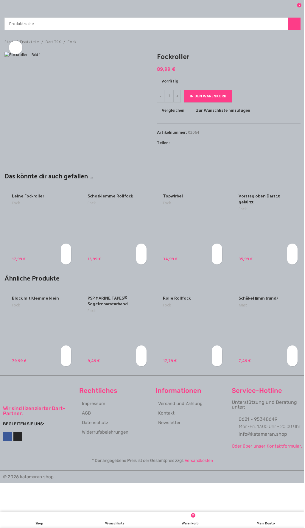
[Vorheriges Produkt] (282, 42)
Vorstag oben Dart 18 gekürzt (260, 198)
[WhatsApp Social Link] (194, 143)
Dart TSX (53, 42)
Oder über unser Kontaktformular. (267, 446)
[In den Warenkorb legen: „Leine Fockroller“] (66, 249)
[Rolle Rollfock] (190, 328)
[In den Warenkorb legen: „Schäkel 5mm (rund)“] (292, 350)
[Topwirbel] (190, 226)
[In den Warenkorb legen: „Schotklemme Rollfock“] (141, 249)
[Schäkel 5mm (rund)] (266, 328)
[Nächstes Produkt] (297, 42)
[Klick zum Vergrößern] (15, 47)
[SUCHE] (294, 24)
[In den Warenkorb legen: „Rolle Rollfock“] (217, 350)
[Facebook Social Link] (173, 143)
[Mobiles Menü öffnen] (6, 7)
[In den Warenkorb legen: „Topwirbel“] (217, 249)
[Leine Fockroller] (39, 226)
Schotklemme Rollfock (110, 196)
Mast (243, 305)
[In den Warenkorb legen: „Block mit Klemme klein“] (66, 350)
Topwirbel (173, 196)
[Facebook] (7, 436)
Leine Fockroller (28, 196)
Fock (72, 42)
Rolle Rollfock (177, 298)
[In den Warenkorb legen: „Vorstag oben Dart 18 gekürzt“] (292, 249)
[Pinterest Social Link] (187, 143)
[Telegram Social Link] (202, 143)
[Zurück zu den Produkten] (289, 42)
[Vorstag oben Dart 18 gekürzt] (266, 226)
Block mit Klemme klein (35, 298)
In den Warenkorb (208, 96)
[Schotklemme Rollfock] (115, 226)
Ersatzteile (29, 42)
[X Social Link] (180, 143)
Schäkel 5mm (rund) (258, 298)
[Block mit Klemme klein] (39, 328)
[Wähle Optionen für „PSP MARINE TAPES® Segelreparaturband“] (141, 350)
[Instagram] (17, 436)
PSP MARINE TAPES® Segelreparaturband (108, 301)
